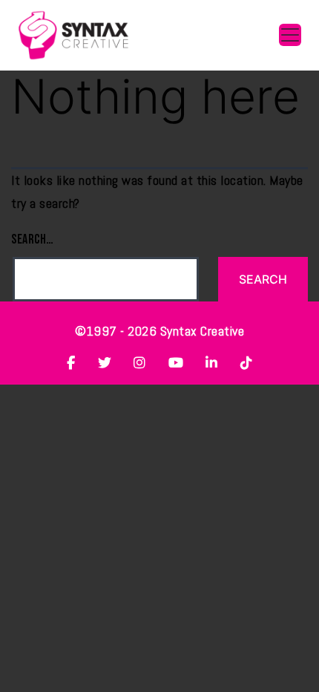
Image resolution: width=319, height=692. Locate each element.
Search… (32, 239)
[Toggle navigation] (290, 35)
